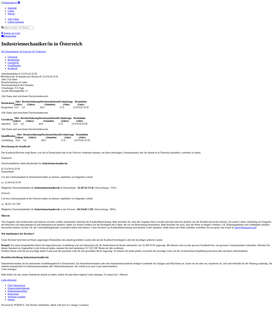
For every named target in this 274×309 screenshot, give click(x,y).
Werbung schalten (17, 296)
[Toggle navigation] (19, 2)
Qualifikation (14, 65)
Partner (11, 299)
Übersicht (12, 57)
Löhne (11, 11)
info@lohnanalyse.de (245, 227)
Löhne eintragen (16, 22)
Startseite (12, 8)
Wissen (11, 13)
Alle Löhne (13, 19)
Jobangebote (10, 36)
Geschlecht (13, 62)
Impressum (13, 294)
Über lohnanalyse (16, 285)
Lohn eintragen (8, 280)
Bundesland (14, 59)
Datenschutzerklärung (18, 288)
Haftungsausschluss (17, 291)
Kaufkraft (12, 68)
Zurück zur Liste (11, 33)
